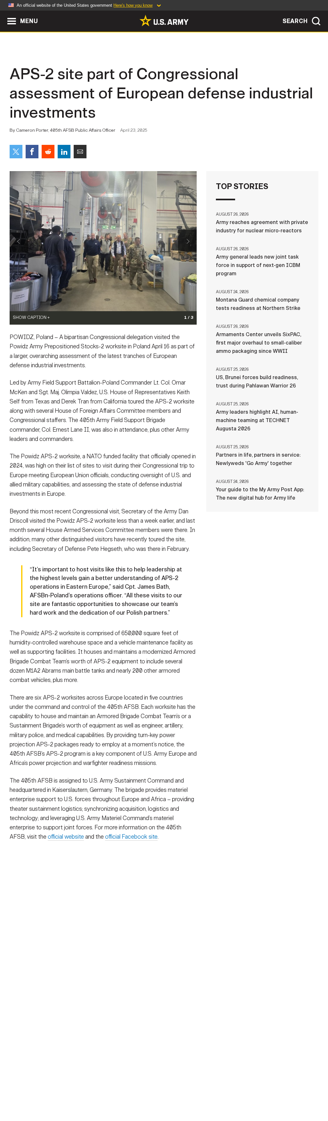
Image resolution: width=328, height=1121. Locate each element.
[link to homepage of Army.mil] (164, 20)
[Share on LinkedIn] (64, 151)
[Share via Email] (80, 151)
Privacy (89, 1092)
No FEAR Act (233, 1092)
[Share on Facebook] (32, 151)
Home (24, 1092)
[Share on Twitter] (16, 151)
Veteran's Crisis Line (284, 1092)
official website (66, 836)
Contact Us (55, 1092)
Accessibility (169, 1092)
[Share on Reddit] (48, 151)
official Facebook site (131, 836)
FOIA (203, 1092)
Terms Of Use (125, 1092)
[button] (3, 14)
